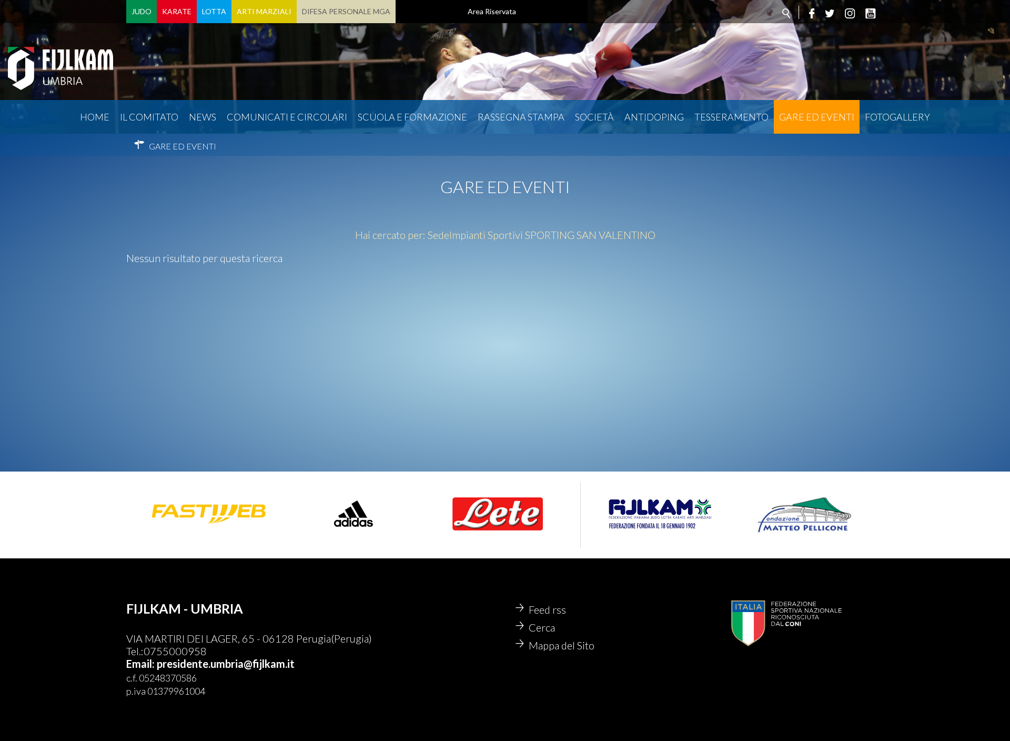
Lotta (214, 11)
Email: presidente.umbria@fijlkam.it (210, 663)
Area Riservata (492, 11)
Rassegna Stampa (521, 117)
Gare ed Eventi (816, 117)
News (202, 117)
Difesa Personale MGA (346, 11)
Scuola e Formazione (412, 117)
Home (94, 117)
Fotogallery (897, 117)
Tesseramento (731, 117)
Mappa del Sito (561, 645)
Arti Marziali (264, 11)
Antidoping (654, 117)
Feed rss (547, 609)
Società (594, 117)
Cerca (542, 627)
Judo (142, 11)
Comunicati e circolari (287, 117)
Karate (176, 11)
